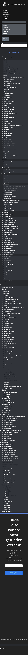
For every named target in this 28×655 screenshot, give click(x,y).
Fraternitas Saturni (8, 93)
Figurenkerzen (7, 178)
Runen (5, 137)
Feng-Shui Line (7, 260)
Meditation (5, 212)
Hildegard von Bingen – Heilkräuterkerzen (14, 186)
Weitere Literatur (7, 157)
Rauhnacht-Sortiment (9, 250)
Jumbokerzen (7, 180)
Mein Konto (6, 14)
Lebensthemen (7, 208)
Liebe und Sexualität (8, 117)
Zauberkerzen (7, 198)
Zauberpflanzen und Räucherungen (12, 155)
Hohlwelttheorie (7, 111)
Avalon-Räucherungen (9, 224)
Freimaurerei (6, 95)
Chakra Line (6, 258)
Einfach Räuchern (7, 230)
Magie (5, 119)
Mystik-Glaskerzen (8, 192)
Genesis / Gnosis (7, 103)
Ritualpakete (6, 164)
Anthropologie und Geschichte (11, 69)
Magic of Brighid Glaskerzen (10, 190)
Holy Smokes (6, 262)
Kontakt (5, 19)
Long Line (5, 268)
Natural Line (6, 277)
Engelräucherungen (8, 232)
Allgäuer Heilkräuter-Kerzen (11, 200)
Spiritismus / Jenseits (9, 143)
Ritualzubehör (7, 166)
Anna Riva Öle (6, 170)
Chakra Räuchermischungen (10, 228)
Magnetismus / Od (8, 121)
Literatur (4, 59)
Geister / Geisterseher (9, 101)
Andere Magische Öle (8, 172)
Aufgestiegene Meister (9, 222)
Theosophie (6, 147)
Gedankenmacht (7, 97)
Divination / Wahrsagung (9, 87)
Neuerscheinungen (8, 57)
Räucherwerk (6, 216)
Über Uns (5, 16)
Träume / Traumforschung (10, 149)
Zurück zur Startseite (14, 572)
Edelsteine (6, 89)
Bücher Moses (7, 81)
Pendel (5, 131)
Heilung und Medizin (8, 109)
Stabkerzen (6, 182)
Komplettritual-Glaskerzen (10, 188)
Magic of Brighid (7, 270)
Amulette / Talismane (8, 67)
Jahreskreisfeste (7, 238)
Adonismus (6, 63)
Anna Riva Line (7, 256)
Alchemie (5, 65)
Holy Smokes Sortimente (9, 264)
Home (5, 10)
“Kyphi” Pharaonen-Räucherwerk (11, 244)
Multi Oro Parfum (7, 214)
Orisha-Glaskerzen (8, 194)
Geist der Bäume (7, 204)
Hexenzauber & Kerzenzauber (11, 161)
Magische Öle (6, 168)
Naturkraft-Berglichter (9, 210)
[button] (14, 22)
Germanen (6, 105)
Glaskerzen (5, 184)
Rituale (4, 160)
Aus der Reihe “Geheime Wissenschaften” (14, 77)
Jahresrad (6, 206)
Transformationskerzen (9, 196)
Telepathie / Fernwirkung (9, 145)
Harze (5, 236)
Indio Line (5, 266)
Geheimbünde (6, 99)
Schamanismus (7, 139)
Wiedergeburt (6, 151)
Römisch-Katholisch (8, 252)
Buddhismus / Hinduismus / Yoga (11, 83)
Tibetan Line (6, 279)
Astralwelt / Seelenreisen (9, 71)
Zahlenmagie (6, 153)
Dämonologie (6, 85)
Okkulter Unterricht (8, 127)
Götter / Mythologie (8, 107)
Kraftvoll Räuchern (8, 240)
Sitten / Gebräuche (8, 141)
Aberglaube (6, 61)
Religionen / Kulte (7, 133)
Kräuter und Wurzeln (8, 242)
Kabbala (5, 115)
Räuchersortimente (8, 246)
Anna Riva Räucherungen (9, 220)
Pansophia (6, 129)
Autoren (5, 12)
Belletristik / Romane (8, 79)
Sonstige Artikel (7, 281)
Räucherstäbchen (7, 255)
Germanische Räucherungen (10, 234)
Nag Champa (6, 274)
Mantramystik (7, 123)
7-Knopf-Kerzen (7, 176)
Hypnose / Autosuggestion (10, 113)
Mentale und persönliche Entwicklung (12, 125)
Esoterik (5, 91)
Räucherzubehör (7, 248)
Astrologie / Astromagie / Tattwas (12, 73)
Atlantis (5, 75)
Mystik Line (6, 272)
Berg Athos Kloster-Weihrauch (11, 226)
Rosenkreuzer (7, 135)
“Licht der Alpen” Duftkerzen (10, 202)
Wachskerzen (6, 174)
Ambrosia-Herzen (8, 218)
